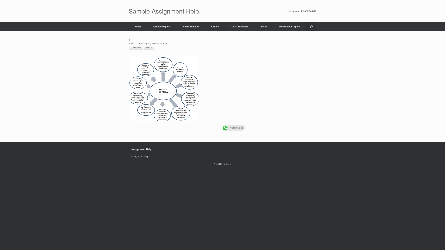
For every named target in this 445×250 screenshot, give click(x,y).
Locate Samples (190, 26)
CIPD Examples (240, 26)
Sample (163, 43)
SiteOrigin (220, 163)
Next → (148, 47)
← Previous (136, 47)
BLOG (263, 26)
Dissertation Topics (289, 26)
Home (138, 26)
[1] (164, 120)
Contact (215, 26)
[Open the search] (311, 26)
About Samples (161, 26)
